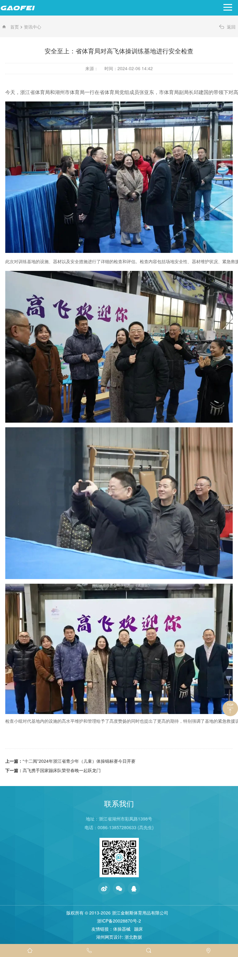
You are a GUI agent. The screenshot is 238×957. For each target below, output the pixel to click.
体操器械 (121, 929)
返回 (231, 27)
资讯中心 (32, 27)
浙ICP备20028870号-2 (119, 921)
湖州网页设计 (109, 937)
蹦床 (138, 929)
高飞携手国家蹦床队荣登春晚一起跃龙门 (62, 770)
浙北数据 (133, 937)
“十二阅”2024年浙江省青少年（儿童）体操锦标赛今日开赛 (79, 761)
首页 (14, 27)
